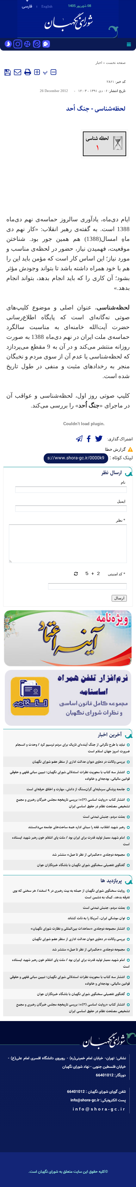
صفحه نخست (116, 62)
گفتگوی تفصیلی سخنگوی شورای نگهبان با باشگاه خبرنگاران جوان (81, 865)
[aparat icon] (27, 44)
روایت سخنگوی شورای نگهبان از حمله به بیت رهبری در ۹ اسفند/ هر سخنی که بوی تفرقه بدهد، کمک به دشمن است (71, 894)
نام (123, 482)
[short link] (76, 458)
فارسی (27, 6)
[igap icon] (46, 44)
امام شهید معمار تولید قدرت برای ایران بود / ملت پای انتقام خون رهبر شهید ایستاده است (71, 841)
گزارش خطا (115, 449)
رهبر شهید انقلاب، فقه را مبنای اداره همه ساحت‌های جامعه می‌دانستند (76, 827)
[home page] (99, 18)
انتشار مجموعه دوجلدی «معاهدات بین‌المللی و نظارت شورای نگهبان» (78, 928)
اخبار (99, 62)
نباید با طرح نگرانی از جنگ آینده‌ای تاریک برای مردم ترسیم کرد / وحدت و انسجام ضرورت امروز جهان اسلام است (72, 748)
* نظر (120, 520)
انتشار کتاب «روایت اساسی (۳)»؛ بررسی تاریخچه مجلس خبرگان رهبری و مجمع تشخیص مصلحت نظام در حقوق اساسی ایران (73, 803)
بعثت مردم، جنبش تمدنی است (104, 816)
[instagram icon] (17, 44)
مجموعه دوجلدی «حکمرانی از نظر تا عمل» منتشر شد (88, 854)
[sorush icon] (8, 44)
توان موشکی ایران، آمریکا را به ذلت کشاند (96, 918)
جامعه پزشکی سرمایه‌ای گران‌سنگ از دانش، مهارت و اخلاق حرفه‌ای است (76, 789)
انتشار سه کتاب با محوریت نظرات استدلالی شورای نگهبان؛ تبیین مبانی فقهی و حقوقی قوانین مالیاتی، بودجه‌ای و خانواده (70, 775)
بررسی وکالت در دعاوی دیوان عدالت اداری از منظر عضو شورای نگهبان (78, 761)
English (47, 6)
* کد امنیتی (116, 574)
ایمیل (121, 501)
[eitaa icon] (36, 44)
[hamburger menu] (128, 44)
